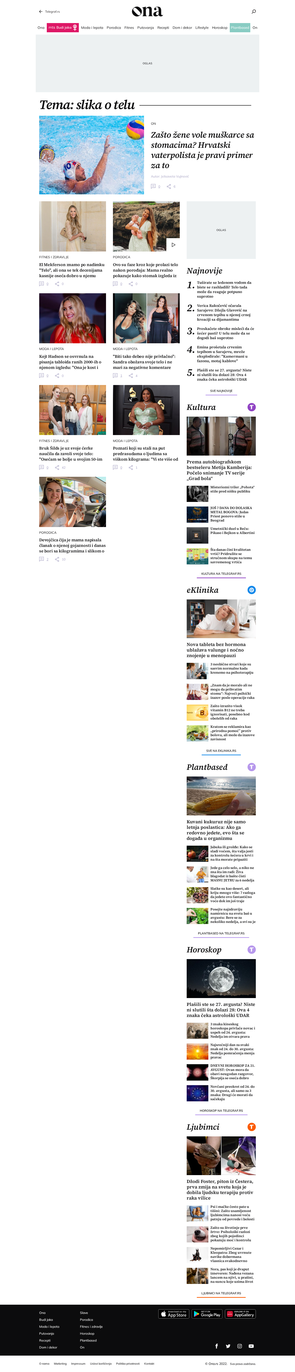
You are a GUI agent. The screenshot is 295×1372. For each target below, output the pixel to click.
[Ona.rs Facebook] (216, 1346)
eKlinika (202, 590)
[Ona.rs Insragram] (239, 1346)
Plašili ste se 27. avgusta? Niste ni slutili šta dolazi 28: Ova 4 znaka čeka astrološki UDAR (219, 375)
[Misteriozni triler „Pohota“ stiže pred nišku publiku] (197, 494)
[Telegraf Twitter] (228, 1346)
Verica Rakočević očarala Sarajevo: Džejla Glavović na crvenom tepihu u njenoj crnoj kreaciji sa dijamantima (219, 312)
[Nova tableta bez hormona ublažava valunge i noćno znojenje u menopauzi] (221, 618)
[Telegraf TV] (251, 1346)
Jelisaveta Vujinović (175, 176)
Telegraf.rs (52, 11)
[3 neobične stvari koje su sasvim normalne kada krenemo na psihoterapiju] (197, 671)
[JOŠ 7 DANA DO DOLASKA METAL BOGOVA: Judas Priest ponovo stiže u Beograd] (197, 515)
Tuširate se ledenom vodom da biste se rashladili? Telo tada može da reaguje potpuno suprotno (219, 289)
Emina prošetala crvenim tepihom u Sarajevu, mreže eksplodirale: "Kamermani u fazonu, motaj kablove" (217, 354)
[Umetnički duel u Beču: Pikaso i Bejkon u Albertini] (197, 535)
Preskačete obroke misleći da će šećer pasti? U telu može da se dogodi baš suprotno (220, 333)
